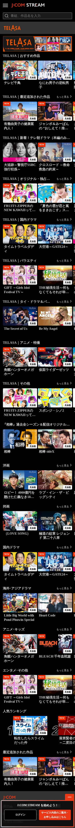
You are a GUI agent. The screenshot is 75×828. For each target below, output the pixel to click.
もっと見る (62, 96)
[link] (37, 44)
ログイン (20, 814)
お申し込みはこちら (55, 814)
